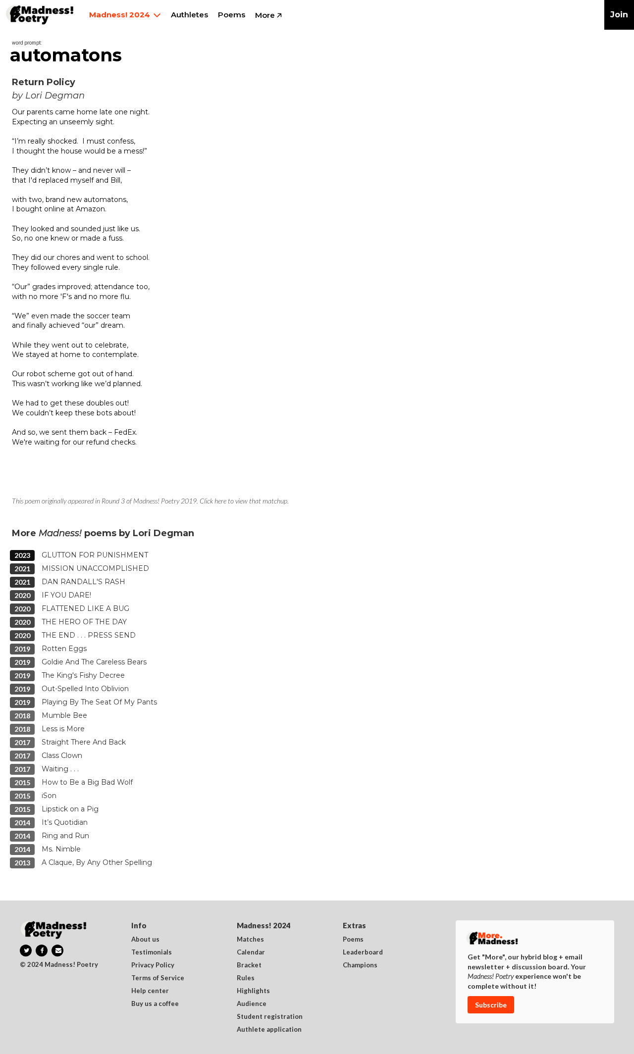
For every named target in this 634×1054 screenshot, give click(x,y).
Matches (250, 939)
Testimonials (151, 952)
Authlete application (269, 1029)
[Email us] (57, 950)
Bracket (249, 965)
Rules (246, 978)
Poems (353, 939)
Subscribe (491, 1005)
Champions (360, 965)
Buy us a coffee (155, 1004)
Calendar (251, 952)
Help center (150, 991)
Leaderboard (363, 952)
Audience (251, 1004)
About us (145, 939)
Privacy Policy (152, 965)
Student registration (270, 1016)
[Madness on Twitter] (26, 950)
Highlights (253, 991)
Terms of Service (157, 978)
